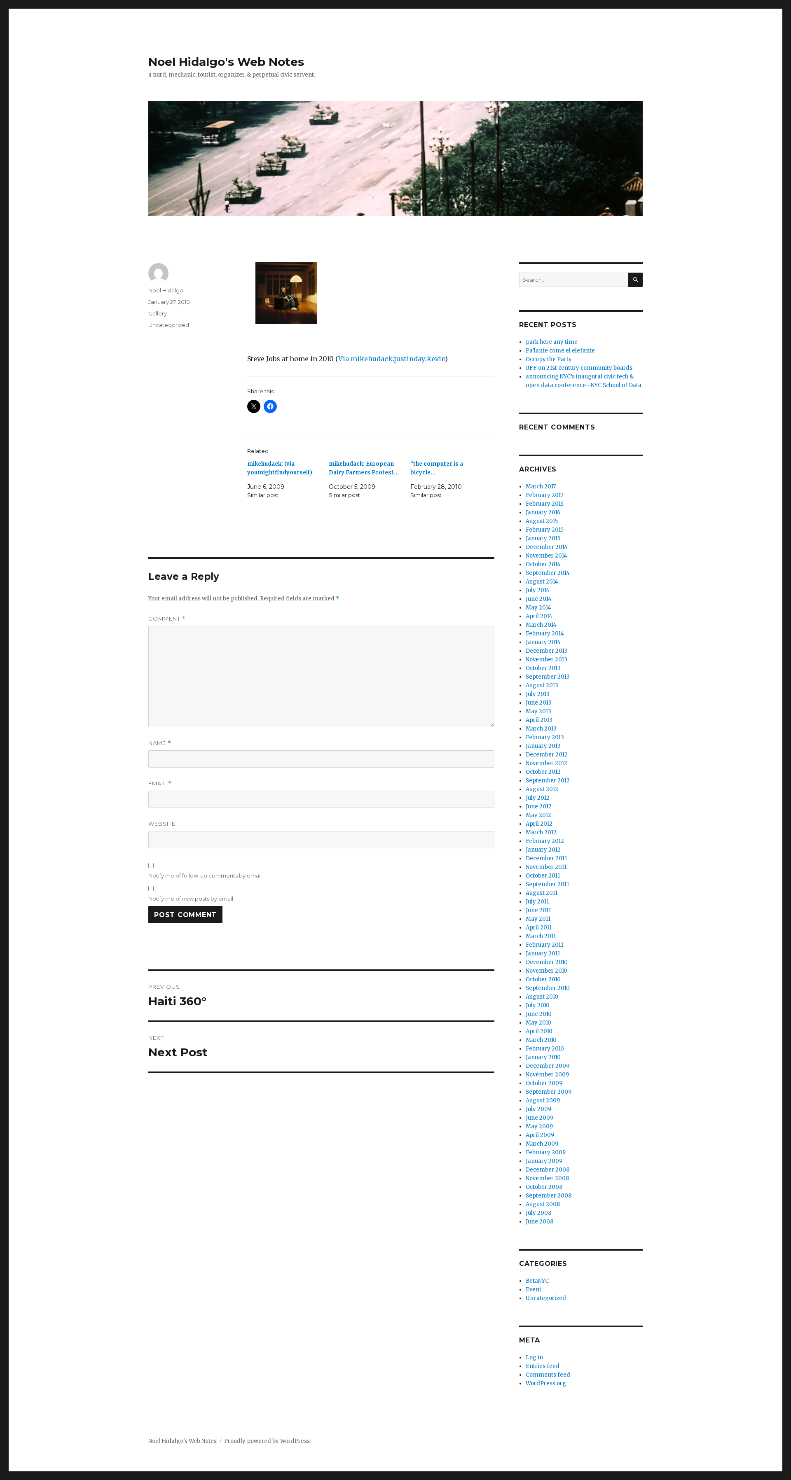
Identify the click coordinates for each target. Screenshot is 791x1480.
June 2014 (539, 598)
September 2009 (548, 1091)
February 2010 (545, 1048)
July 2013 (538, 694)
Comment (167, 618)
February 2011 (544, 944)
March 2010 (541, 1039)
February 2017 (544, 495)
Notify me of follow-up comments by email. (205, 875)
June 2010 (539, 1014)
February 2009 (546, 1152)
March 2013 (541, 728)
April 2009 (540, 1135)
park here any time (552, 341)
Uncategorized (168, 325)
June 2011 (538, 910)
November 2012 (546, 763)
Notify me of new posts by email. (191, 898)
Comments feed (548, 1374)
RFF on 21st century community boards (579, 367)
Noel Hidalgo (165, 290)
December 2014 (547, 547)
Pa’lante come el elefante (560, 350)
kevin (436, 359)
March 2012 (541, 832)
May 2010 (538, 1022)
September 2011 (547, 884)
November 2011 (546, 867)
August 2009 (543, 1100)
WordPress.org (546, 1383)
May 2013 (538, 711)
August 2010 (542, 996)
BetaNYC (537, 1280)
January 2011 (543, 953)
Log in (534, 1357)
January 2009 (544, 1161)
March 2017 (541, 486)
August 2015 (542, 521)
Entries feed (542, 1366)
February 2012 (545, 841)
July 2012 (538, 797)
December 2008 (547, 1169)
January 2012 (543, 849)
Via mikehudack (365, 359)
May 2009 (539, 1126)
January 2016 (543, 512)
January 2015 (543, 538)
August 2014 (542, 581)
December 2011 (546, 858)
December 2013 (547, 650)
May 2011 (538, 918)
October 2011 (543, 875)
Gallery (157, 313)
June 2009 (539, 1117)
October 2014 (543, 564)
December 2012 (547, 754)
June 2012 (539, 806)
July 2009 (538, 1109)
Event (533, 1289)
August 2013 (542, 685)
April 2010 (539, 1031)
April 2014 (539, 616)
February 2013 (545, 737)
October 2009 (544, 1083)
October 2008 (544, 1187)
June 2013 (539, 702)
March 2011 (541, 936)
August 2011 (541, 892)
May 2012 (538, 815)
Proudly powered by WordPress (267, 1441)
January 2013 (543, 745)
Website (162, 823)
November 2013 (546, 659)
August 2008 (543, 1204)
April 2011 (539, 927)
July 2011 (537, 901)
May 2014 (538, 607)
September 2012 (548, 780)
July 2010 (538, 1005)
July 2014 (538, 590)
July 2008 (538, 1212)
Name (159, 743)
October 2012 (543, 771)
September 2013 (548, 676)
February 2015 (545, 529)
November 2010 (546, 970)
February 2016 (545, 503)
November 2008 (547, 1178)
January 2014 (543, 642)
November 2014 (546, 555)
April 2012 (539, 823)
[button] (286, 296)
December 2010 (547, 962)
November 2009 (547, 1074)
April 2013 (539, 720)
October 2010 (543, 979)
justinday (409, 359)
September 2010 (548, 988)
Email (160, 783)
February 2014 (545, 633)
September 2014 (548, 573)
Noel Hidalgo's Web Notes (226, 62)
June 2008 (539, 1221)
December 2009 (547, 1065)
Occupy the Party (549, 359)
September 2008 (548, 1195)
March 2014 (541, 624)
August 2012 (542, 789)
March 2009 (542, 1143)
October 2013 (543, 668)
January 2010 (543, 1057)
